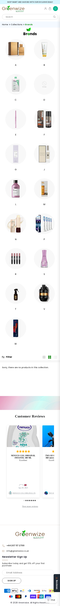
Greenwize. (24, 603)
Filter (9, 357)
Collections (16, 24)
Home (5, 24)
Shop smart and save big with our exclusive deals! (30, 2)
